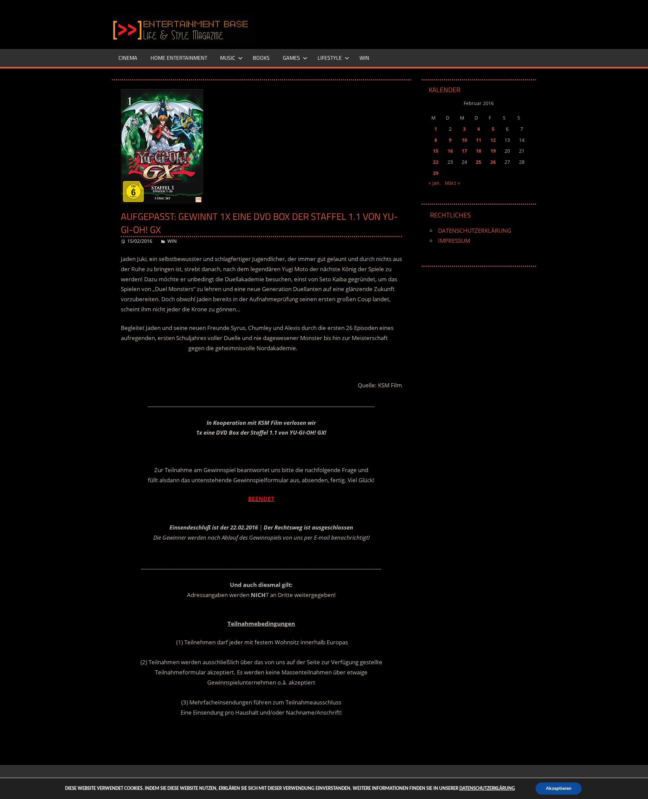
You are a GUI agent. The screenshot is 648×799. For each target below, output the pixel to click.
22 (435, 162)
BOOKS (261, 58)
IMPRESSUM (454, 240)
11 (478, 140)
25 (478, 162)
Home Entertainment (179, 58)
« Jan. (435, 183)
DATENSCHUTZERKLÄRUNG (474, 230)
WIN (364, 58)
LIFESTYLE (330, 58)
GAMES (291, 58)
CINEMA (127, 58)
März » (452, 183)
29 (435, 173)
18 (478, 151)
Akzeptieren (558, 788)
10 (464, 140)
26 (493, 162)
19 (493, 151)
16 (450, 151)
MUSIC (227, 58)
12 (493, 140)
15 (435, 151)
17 (464, 151)
